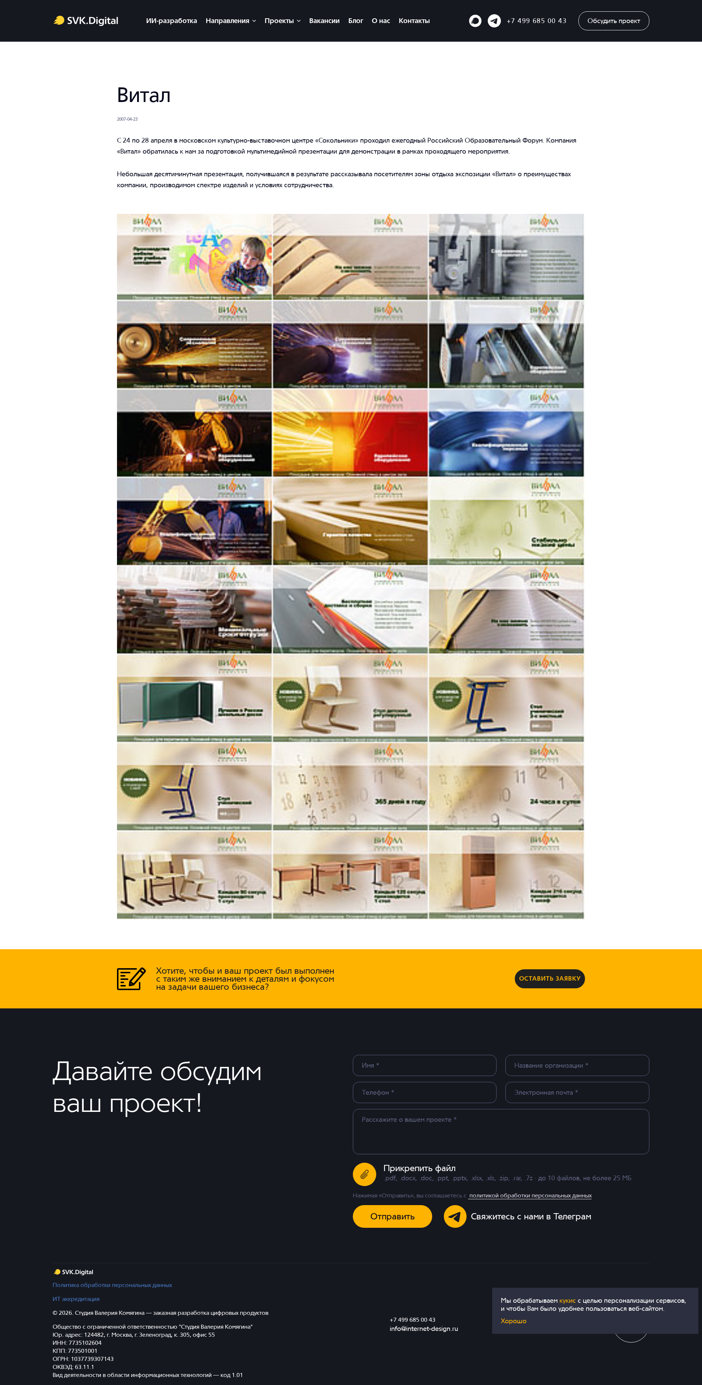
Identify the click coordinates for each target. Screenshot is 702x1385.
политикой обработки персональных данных (530, 1195)
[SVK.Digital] (73, 1272)
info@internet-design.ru (424, 1328)
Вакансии (324, 20)
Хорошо (513, 1321)
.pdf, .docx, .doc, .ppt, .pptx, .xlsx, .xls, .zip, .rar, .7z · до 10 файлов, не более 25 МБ (507, 1178)
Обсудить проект (614, 20)
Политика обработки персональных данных (112, 1285)
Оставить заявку (550, 978)
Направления (227, 20)
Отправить (392, 1216)
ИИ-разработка (171, 20)
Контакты (414, 20)
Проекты (279, 20)
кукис (568, 1300)
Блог (355, 20)
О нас (381, 20)
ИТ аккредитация (76, 1298)
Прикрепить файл (420, 1168)
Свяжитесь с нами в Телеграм (531, 1216)
